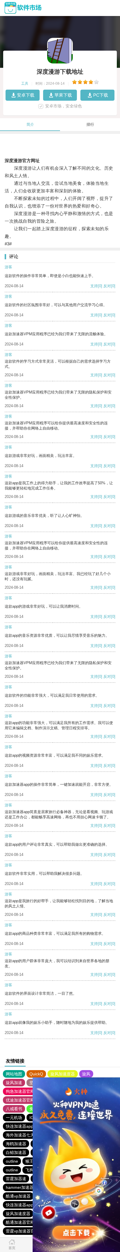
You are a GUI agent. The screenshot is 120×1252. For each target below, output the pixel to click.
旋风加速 (14, 1082)
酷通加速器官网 (20, 1222)
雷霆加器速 (16, 1178)
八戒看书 (14, 1108)
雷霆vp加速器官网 (22, 1231)
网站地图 (14, 1074)
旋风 (86, 1074)
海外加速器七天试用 (24, 1135)
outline (12, 1161)
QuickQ (36, 1074)
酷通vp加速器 (18, 1196)
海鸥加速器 (16, 1143)
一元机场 (14, 1117)
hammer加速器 (19, 1187)
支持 (94, 286)
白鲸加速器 (16, 1152)
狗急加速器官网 (20, 1091)
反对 (107, 286)
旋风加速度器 (62, 1074)
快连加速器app (19, 1126)
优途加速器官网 (20, 1100)
